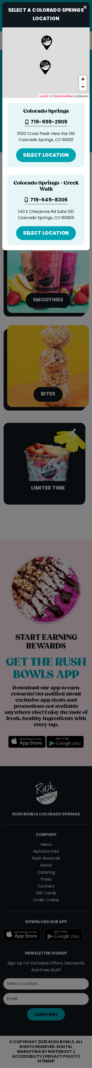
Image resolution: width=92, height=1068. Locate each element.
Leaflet (44, 96)
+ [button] (83, 79)
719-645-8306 (49, 200)
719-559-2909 (49, 122)
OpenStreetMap (63, 96)
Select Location (46, 155)
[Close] (85, 6)
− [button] (83, 87)
